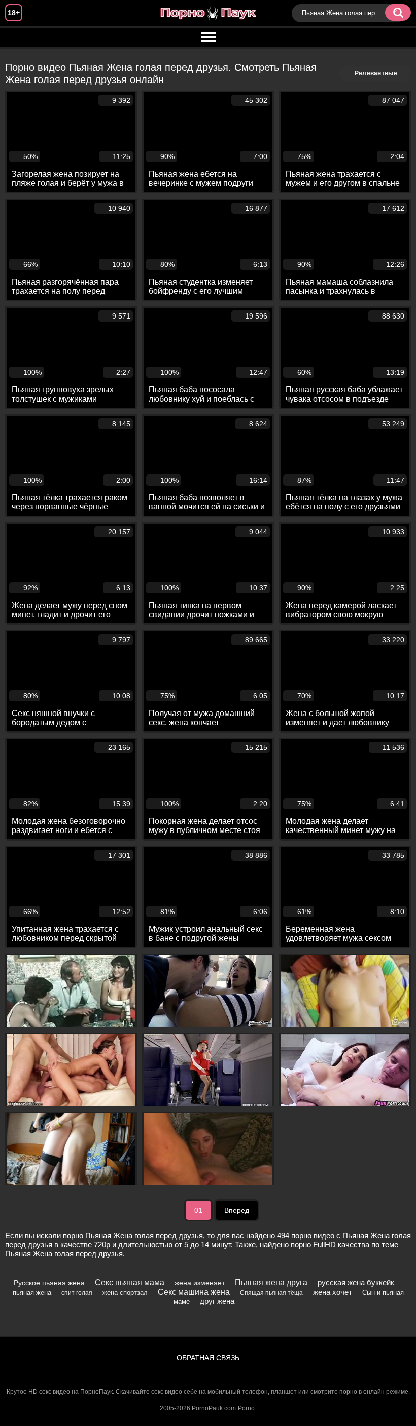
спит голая (76, 1292)
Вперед (236, 1210)
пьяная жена (32, 1292)
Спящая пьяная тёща (271, 1292)
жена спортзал (125, 1292)
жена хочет (332, 1292)
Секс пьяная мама (129, 1282)
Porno (246, 1408)
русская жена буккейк (356, 1282)
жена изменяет (200, 1283)
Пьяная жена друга (271, 1282)
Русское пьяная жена (49, 1283)
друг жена (217, 1301)
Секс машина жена (194, 1292)
